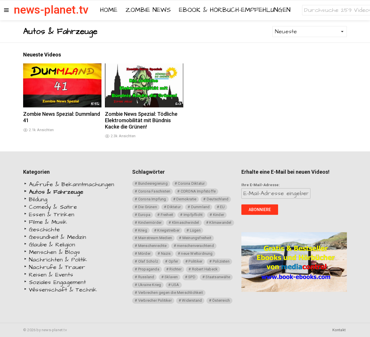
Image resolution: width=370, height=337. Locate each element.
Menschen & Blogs (54, 252)
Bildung (38, 199)
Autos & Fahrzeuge (56, 192)
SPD (191, 277)
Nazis (166, 253)
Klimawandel (220, 222)
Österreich (221, 300)
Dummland (200, 207)
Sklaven (171, 277)
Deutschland (217, 199)
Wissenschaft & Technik (63, 290)
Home (108, 10)
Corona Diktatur (191, 183)
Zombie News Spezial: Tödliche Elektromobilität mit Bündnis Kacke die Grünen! (141, 120)
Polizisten (221, 261)
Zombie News (148, 10)
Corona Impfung (152, 199)
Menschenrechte (152, 245)
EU (222, 207)
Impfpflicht (193, 215)
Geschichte (44, 229)
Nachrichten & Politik (58, 259)
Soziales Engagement (57, 282)
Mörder (144, 253)
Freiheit (167, 215)
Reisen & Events (51, 275)
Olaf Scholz (148, 261)
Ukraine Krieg (149, 285)
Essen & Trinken (51, 214)
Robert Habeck (205, 269)
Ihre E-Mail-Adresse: (260, 185)
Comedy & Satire (53, 207)
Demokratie (186, 199)
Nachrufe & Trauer (57, 267)
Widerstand (192, 300)
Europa (144, 215)
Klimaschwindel (185, 222)
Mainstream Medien (155, 238)
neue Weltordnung (196, 253)
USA (175, 285)
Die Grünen (147, 207)
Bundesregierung (153, 183)
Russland (146, 277)
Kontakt (339, 330)
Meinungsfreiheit (196, 238)
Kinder (218, 215)
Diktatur (174, 207)
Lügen (195, 230)
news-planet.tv (51, 10)
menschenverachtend (195, 245)
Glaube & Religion (52, 244)
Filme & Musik (48, 222)
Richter (175, 269)
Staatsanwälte (218, 277)
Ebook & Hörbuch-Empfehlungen (235, 10)
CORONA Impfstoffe (198, 191)
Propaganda (148, 269)
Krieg (142, 230)
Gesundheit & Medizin (57, 237)
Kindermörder (150, 222)
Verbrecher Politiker (155, 300)
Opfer (173, 261)
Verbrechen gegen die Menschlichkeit (170, 292)
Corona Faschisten (154, 191)
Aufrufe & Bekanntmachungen (71, 184)
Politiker (195, 261)
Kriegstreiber (168, 230)
